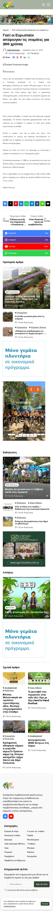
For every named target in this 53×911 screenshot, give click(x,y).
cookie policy (10, 906)
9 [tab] (39, 434)
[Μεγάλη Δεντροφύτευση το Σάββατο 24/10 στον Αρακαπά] (26, 478)
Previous (31, 389)
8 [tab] (35, 434)
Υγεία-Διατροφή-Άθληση (14, 844)
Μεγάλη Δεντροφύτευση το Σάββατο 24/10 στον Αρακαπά (24, 490)
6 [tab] (28, 434)
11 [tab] (17, 436)
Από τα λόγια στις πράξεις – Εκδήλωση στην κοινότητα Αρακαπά (32, 507)
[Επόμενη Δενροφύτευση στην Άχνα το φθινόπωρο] (8, 522)
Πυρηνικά (8, 852)
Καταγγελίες (32, 856)
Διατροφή (8, 839)
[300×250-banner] (24, 548)
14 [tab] (28, 436)
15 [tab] (31, 436)
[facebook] (5, 816)
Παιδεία (30, 835)
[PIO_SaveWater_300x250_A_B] (24, 358)
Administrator (13, 50)
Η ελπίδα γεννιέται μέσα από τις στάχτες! (29, 317)
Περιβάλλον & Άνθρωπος (14, 860)
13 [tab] (24, 436)
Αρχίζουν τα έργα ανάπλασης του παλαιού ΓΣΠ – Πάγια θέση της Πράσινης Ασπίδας (22, 299)
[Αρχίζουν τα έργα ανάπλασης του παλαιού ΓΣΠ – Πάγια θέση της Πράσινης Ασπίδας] (26, 288)
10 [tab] (42, 434)
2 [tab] (13, 434)
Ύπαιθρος (31, 844)
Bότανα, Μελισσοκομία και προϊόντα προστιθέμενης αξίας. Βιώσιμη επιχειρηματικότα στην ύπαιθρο (12, 703)
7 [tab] (31, 434)
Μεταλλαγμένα (33, 839)
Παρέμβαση (9, 856)
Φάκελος (30, 852)
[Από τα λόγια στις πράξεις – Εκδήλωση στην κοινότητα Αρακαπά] (8, 507)
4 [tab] (20, 434)
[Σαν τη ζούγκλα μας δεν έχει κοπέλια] (26, 598)
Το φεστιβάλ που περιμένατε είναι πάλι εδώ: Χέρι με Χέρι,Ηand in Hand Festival (38, 697)
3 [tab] (17, 434)
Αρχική (5, 30)
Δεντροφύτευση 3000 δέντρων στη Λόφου (38, 742)
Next (38, 389)
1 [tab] (9, 434)
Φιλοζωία (30, 848)
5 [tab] (24, 434)
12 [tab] (20, 436)
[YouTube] (11, 816)
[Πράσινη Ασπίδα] (8, 4)
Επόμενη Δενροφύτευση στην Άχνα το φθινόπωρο (31, 522)
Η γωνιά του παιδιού (35, 831)
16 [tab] (35, 436)
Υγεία (6, 848)
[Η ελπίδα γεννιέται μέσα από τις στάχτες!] (8, 317)
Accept (45, 904)
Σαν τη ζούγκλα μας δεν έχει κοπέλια (24, 612)
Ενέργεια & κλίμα (11, 831)
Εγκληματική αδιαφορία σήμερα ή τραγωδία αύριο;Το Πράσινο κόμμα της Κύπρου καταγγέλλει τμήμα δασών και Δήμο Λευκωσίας (13, 752)
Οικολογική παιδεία (12, 835)
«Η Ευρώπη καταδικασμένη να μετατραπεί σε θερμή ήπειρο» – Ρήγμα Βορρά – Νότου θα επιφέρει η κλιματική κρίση (32, 332)
